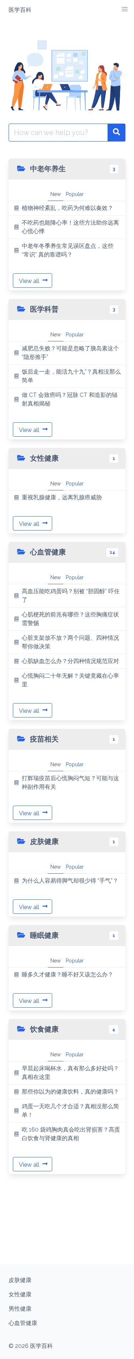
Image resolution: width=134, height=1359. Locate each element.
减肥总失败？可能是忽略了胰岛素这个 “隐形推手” (70, 352)
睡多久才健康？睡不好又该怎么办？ (67, 974)
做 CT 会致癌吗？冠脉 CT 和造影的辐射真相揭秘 (70, 399)
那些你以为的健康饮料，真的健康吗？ (70, 1091)
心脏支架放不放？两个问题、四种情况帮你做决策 (70, 642)
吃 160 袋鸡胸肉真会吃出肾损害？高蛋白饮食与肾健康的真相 (71, 1134)
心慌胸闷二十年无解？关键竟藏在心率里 (70, 680)
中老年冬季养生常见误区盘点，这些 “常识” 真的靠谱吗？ (67, 250)
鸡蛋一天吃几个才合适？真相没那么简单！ (70, 1110)
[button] (124, 9)
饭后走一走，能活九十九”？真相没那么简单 (71, 376)
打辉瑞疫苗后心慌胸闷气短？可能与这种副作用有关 (70, 782)
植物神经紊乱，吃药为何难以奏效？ (67, 208)
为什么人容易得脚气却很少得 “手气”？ (70, 880)
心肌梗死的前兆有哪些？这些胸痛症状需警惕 (70, 618)
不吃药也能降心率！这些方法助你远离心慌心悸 (70, 227)
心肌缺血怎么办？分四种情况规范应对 (70, 661)
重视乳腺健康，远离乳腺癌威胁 (62, 497)
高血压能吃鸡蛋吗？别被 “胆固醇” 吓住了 (71, 595)
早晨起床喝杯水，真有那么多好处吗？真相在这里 (70, 1072)
